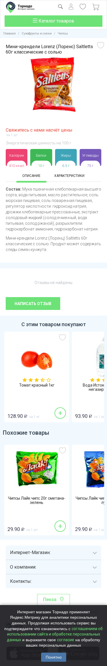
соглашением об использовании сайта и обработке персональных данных (55, 634)
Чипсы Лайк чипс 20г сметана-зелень (36, 500)
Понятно (54, 657)
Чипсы (63, 33)
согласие (65, 640)
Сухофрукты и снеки (37, 33)
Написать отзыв (33, 303)
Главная (9, 33)
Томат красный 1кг (36, 385)
